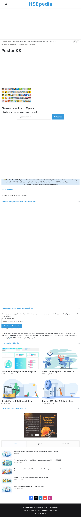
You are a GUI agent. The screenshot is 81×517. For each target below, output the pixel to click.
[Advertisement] (40, 24)
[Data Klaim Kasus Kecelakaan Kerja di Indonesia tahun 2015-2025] (6, 454)
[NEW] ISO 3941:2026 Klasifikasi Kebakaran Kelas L (31, 477)
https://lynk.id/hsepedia (50, 184)
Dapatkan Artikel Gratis (12, 326)
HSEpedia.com (53, 507)
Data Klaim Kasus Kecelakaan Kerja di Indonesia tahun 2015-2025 (36, 451)
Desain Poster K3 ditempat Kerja (18, 44)
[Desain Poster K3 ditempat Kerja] (20, 388)
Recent (14, 444)
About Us (27, 510)
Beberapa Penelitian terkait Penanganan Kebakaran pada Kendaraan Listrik (39, 469)
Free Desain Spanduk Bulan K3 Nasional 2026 (29, 486)
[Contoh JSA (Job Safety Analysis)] (61, 388)
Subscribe (58, 117)
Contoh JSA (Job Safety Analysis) (58, 401)
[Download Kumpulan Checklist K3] (61, 358)
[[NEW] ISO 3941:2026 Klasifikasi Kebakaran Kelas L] (6, 480)
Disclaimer (44, 510)
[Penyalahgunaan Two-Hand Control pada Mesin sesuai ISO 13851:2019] (6, 462)
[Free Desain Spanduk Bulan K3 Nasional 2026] (6, 489)
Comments (65, 444)
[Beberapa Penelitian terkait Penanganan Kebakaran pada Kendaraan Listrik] (6, 471)
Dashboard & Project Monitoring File (18, 371)
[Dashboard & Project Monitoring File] (20, 358)
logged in (12, 195)
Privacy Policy (53, 510)
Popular (39, 444)
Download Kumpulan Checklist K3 (58, 371)
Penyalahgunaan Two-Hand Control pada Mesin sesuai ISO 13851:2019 (38, 460)
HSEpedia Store (35, 510)
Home (5, 44)
